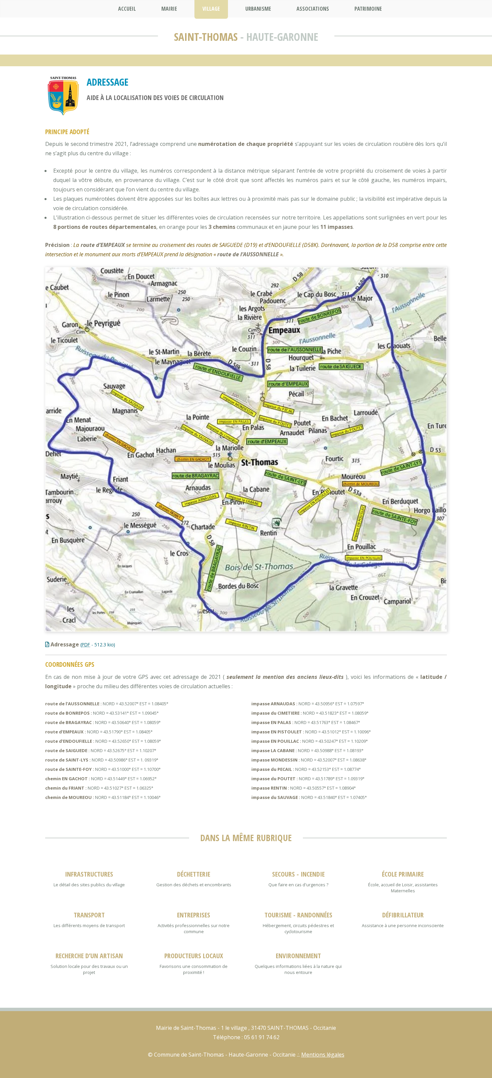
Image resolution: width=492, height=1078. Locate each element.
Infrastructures (89, 874)
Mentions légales (322, 1054)
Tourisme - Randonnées (298, 914)
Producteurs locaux (193, 955)
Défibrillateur (403, 914)
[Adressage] (246, 449)
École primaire (403, 874)
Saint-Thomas (206, 36)
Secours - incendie (298, 874)
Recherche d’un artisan (89, 955)
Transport (89, 914)
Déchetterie (193, 874)
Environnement (298, 955)
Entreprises (193, 914)
